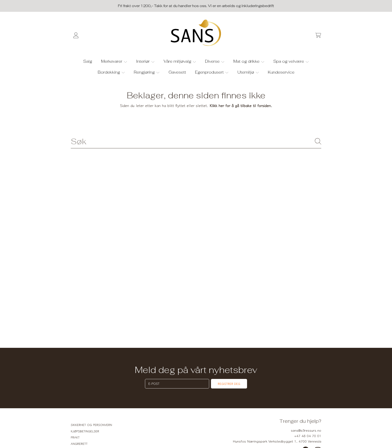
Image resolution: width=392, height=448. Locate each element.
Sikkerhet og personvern (91, 425)
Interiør (143, 61)
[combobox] (196, 141)
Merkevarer (112, 61)
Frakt (75, 437)
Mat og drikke (247, 61)
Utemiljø (246, 72)
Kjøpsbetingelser (85, 431)
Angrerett (79, 443)
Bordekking (109, 72)
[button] (318, 35)
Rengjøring (145, 72)
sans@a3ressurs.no (306, 430)
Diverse (213, 61)
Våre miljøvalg (178, 61)
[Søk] (318, 141)
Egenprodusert (210, 72)
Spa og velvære (289, 61)
